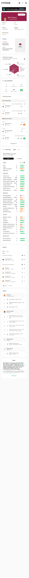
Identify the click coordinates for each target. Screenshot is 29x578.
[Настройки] (26, 3)
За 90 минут (19, 158)
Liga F (10, 325)
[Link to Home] (5, 3)
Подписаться (21, 14)
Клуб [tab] (3, 251)
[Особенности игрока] (24, 59)
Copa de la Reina (12, 315)
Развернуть (14, 375)
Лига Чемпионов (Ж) (13, 321)
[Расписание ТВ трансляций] (19, 3)
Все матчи (13, 143)
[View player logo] (5, 19)
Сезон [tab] (7, 251)
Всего (8, 158)
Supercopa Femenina (13, 329)
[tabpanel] (14, 268)
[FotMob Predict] (14, 9)
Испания (6, 32)
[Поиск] (22, 3)
